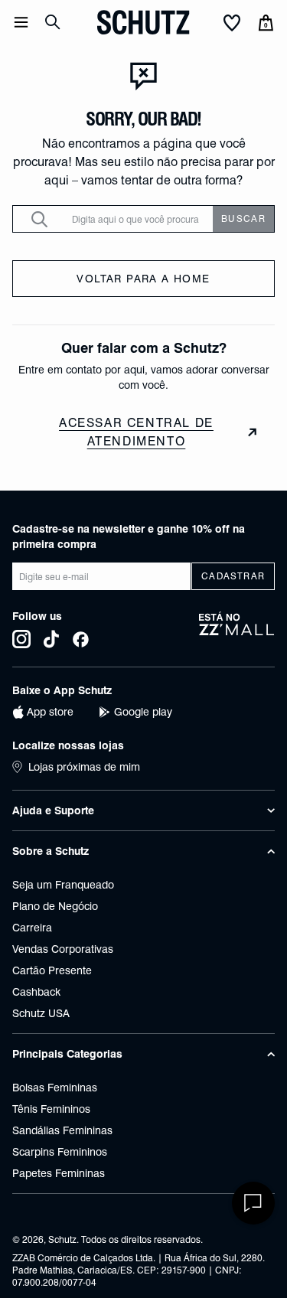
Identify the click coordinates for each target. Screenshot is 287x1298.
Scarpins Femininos (59, 1152)
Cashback (36, 992)
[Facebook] (81, 639)
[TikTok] (51, 639)
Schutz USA (41, 1013)
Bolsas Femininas (54, 1087)
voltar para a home (143, 278)
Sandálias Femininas (62, 1130)
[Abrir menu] (21, 22)
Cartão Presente (52, 970)
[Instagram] (21, 639)
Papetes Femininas (58, 1173)
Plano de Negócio (55, 906)
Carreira (32, 927)
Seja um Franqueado (63, 885)
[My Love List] (232, 24)
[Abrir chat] (253, 1203)
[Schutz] (143, 22)
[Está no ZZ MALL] (237, 629)
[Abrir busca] (52, 22)
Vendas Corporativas (62, 949)
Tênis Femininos (51, 1109)
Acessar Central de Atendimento (136, 432)
